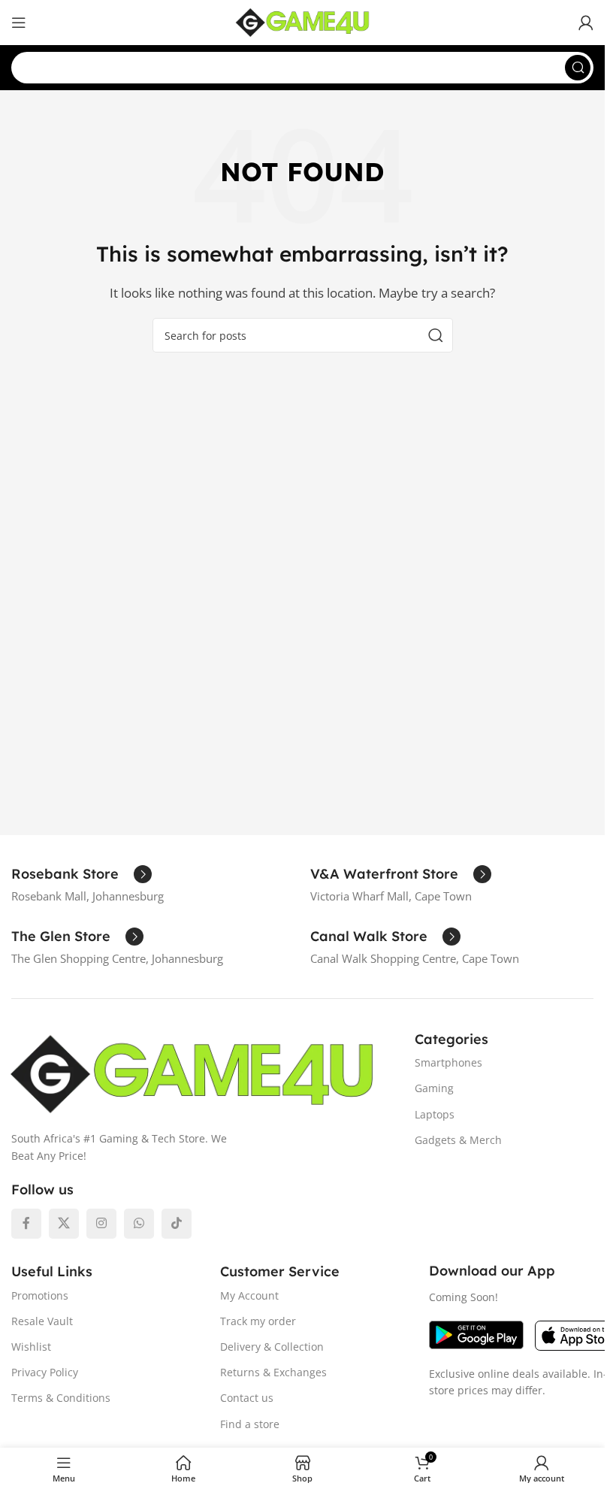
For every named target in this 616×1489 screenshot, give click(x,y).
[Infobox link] (81, 874)
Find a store (249, 1424)
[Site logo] (302, 21)
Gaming (434, 1088)
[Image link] (192, 1072)
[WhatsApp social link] (139, 1224)
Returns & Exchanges (273, 1372)
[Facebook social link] (26, 1224)
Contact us (246, 1398)
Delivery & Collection (272, 1346)
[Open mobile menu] (19, 23)
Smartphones (448, 1062)
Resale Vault (42, 1321)
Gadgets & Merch (458, 1140)
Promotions (39, 1295)
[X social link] (64, 1224)
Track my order (258, 1321)
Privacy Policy (44, 1372)
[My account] (586, 23)
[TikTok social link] (177, 1224)
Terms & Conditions (60, 1398)
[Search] (577, 67)
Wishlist (31, 1346)
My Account (249, 1295)
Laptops (434, 1114)
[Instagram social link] (101, 1224)
